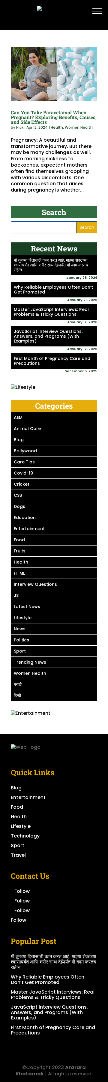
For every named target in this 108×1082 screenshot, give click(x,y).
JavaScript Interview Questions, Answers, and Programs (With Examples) (48, 336)
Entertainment (29, 529)
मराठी (18, 684)
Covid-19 (23, 473)
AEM (18, 417)
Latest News (27, 607)
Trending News (30, 662)
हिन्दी (17, 696)
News (20, 629)
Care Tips (24, 462)
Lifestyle (23, 618)
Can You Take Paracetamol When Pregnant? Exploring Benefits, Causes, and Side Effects (54, 117)
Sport (20, 651)
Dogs (19, 506)
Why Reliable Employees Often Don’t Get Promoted (53, 289)
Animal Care (27, 429)
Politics (21, 640)
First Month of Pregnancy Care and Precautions (52, 360)
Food (19, 540)
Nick (19, 127)
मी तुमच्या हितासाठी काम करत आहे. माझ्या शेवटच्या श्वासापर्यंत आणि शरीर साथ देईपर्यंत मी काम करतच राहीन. (51, 265)
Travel (18, 855)
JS (16, 595)
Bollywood (25, 451)
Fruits (20, 551)
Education (25, 518)
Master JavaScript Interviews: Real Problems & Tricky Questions (51, 311)
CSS (18, 495)
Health (57, 127)
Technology (25, 835)
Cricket (21, 484)
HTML (19, 573)
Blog (19, 440)
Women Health (79, 127)
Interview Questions (35, 584)
